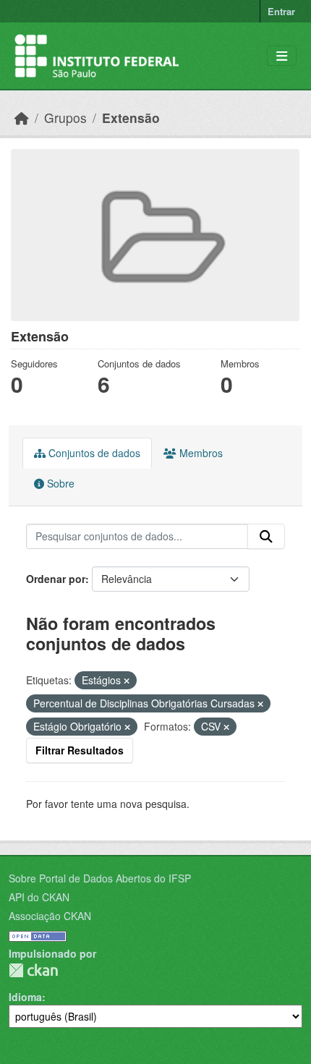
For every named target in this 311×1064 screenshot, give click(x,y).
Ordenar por (55, 578)
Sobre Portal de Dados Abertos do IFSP (100, 878)
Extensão (131, 117)
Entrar (281, 11)
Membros (199, 453)
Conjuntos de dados (93, 453)
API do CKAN (39, 897)
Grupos (65, 117)
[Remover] (126, 680)
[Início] (21, 117)
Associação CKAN (50, 915)
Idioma (25, 996)
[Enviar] (266, 537)
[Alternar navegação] (282, 56)
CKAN (33, 970)
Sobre (59, 483)
